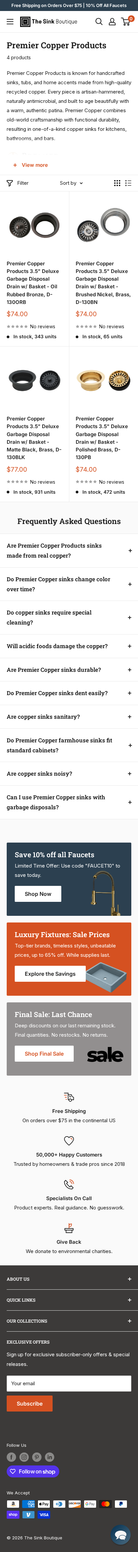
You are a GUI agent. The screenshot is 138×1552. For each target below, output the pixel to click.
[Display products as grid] (117, 183)
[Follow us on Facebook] (11, 1457)
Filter (22, 183)
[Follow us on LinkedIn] (49, 1457)
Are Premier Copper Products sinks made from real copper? (54, 550)
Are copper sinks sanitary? (43, 716)
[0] (126, 22)
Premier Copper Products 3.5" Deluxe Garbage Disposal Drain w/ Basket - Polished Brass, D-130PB (102, 437)
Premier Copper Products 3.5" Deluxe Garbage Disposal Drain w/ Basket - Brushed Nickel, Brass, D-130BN (103, 282)
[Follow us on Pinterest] (37, 1457)
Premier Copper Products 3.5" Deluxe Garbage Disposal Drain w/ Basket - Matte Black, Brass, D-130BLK (34, 437)
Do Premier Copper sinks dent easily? (57, 693)
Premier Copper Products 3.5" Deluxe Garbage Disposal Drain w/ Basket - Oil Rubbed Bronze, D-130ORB (33, 282)
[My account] (112, 21)
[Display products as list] (128, 183)
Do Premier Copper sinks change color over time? (58, 584)
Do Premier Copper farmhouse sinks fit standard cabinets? (59, 745)
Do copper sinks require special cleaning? (49, 617)
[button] (121, 1535)
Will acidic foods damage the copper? (57, 646)
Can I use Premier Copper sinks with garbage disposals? (56, 802)
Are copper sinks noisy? (39, 773)
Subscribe (30, 1403)
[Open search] (99, 21)
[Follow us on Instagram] (24, 1457)
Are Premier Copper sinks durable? (54, 669)
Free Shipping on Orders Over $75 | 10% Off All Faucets (69, 5)
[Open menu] (10, 21)
